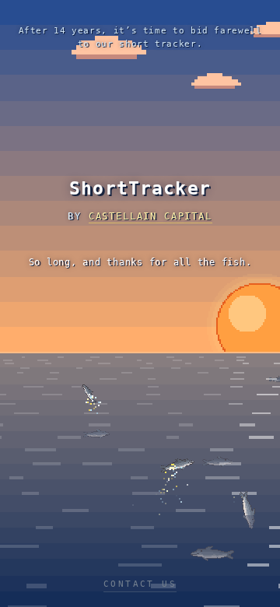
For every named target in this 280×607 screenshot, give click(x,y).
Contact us (140, 584)
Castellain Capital (150, 216)
